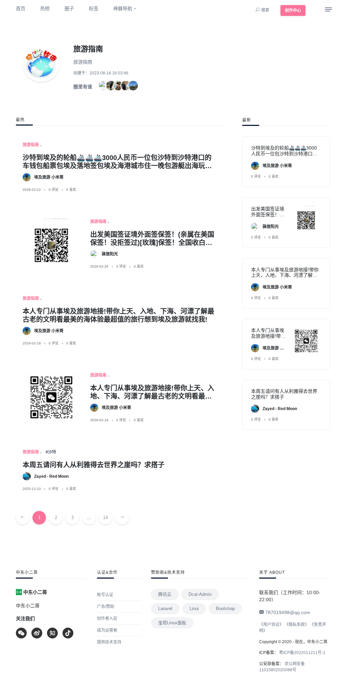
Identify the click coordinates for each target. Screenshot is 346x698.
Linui (194, 608)
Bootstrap (225, 608)
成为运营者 (107, 630)
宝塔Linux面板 (172, 622)
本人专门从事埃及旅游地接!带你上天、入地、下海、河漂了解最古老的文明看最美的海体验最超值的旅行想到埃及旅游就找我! (285, 278)
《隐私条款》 (297, 624)
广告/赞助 (105, 606)
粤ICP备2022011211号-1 (301, 652)
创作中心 (293, 10)
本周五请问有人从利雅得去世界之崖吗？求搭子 (94, 465)
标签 (93, 8)
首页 (20, 8)
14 (105, 517)
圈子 (69, 8)
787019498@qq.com (287, 612)
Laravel (165, 608)
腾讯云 (164, 594)
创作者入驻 (107, 618)
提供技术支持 (109, 642)
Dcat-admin (200, 594)
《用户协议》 (271, 624)
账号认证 (105, 594)
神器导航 (122, 8)
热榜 (45, 8)
